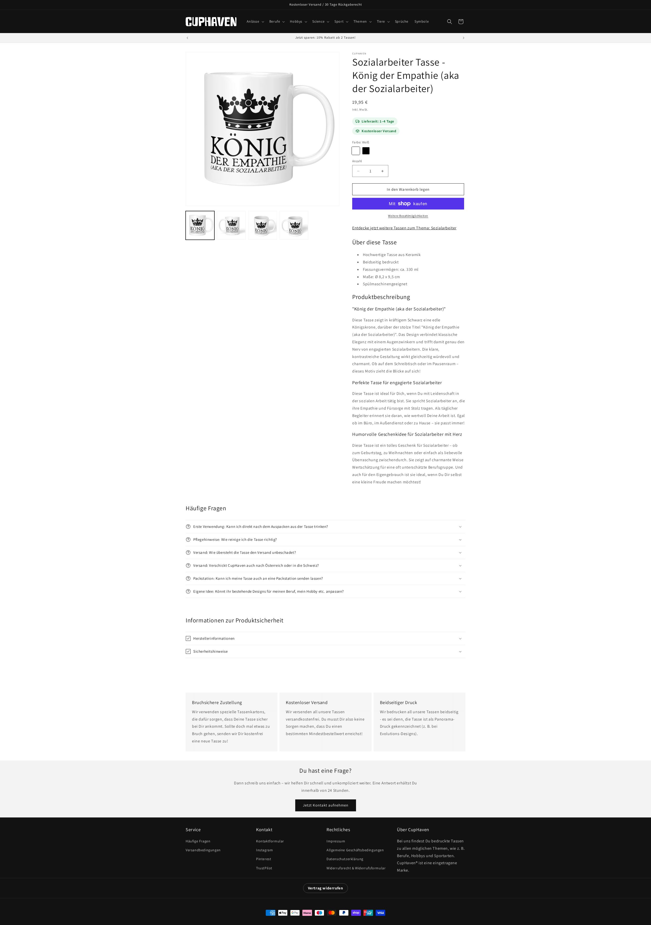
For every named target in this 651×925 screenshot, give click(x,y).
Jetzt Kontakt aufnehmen (325, 805)
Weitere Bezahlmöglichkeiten (408, 216)
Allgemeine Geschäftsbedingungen (355, 850)
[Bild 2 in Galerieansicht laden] (231, 225)
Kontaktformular (270, 841)
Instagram (264, 850)
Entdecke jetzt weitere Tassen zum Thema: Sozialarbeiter (404, 228)
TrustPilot (264, 868)
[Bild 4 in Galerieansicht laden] (293, 225)
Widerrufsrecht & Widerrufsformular (356, 868)
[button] (255, 21)
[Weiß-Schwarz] (365, 150)
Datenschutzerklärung (345, 859)
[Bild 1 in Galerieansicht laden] (200, 225)
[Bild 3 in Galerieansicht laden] (262, 225)
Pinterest (263, 859)
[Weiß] (355, 150)
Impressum (336, 841)
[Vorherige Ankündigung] (187, 38)
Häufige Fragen (198, 841)
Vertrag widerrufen (325, 888)
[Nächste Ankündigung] (463, 38)
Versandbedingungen (203, 850)
